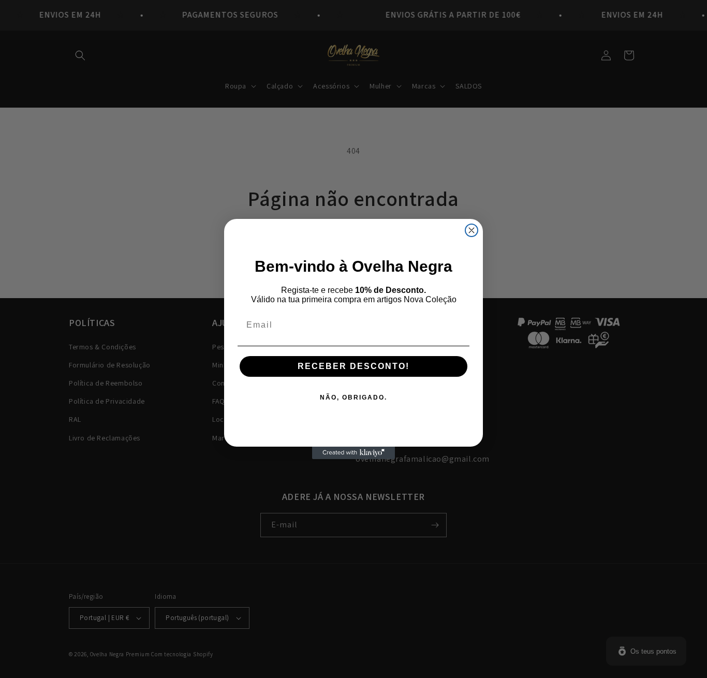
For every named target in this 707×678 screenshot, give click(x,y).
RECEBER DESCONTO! (353, 366)
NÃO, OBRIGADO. (353, 397)
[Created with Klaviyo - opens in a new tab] (353, 453)
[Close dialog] (471, 230)
